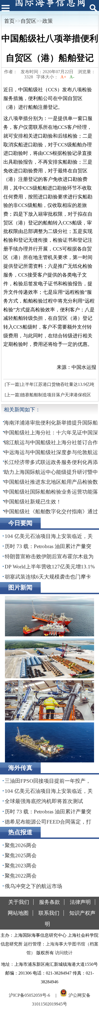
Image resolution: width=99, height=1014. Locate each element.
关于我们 (18, 902)
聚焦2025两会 (21, 855)
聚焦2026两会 (21, 845)
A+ (63, 77)
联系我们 (48, 913)
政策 (47, 21)
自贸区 (28, 21)
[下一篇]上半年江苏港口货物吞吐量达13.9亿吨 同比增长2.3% (48, 386)
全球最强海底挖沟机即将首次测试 (44, 801)
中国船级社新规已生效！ (32, 502)
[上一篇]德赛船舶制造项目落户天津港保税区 (48, 394)
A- (71, 77)
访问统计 (64, 952)
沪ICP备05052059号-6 (29, 995)
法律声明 (80, 902)
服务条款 (49, 902)
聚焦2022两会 (21, 876)
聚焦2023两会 (21, 865)
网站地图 (18, 913)
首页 (9, 21)
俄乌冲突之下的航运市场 (33, 886)
